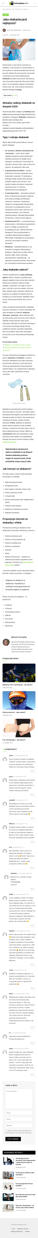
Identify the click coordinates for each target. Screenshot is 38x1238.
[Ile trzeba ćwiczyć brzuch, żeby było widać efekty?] (8, 1197)
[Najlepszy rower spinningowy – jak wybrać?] (19, 673)
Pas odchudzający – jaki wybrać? (14, 740)
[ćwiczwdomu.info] (19, 3)
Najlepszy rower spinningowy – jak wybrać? (18, 685)
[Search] (35, 3)
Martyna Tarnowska (14, 30)
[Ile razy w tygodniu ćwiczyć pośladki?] (8, 1186)
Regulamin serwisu (22, 1228)
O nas (13, 1228)
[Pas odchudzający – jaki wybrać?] (19, 728)
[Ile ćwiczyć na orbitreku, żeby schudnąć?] (8, 1175)
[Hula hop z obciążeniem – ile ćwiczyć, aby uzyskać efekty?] (8, 1208)
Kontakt (27, 1231)
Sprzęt (5, 14)
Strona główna (7, 9)
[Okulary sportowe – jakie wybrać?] (19, 700)
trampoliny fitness (9, 442)
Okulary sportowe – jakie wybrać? (14, 712)
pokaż (14, 95)
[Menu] (3, 3)
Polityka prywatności (17, 1231)
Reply (32, 771)
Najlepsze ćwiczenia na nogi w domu (17, 345)
